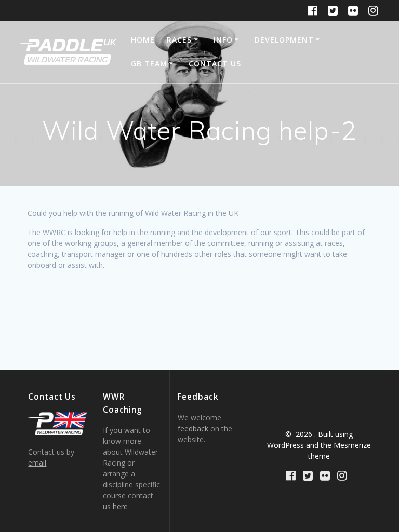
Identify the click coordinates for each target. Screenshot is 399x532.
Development (284, 40)
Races (179, 40)
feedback (193, 428)
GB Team (149, 64)
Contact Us (215, 64)
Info (223, 40)
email (37, 463)
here (120, 506)
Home (143, 40)
